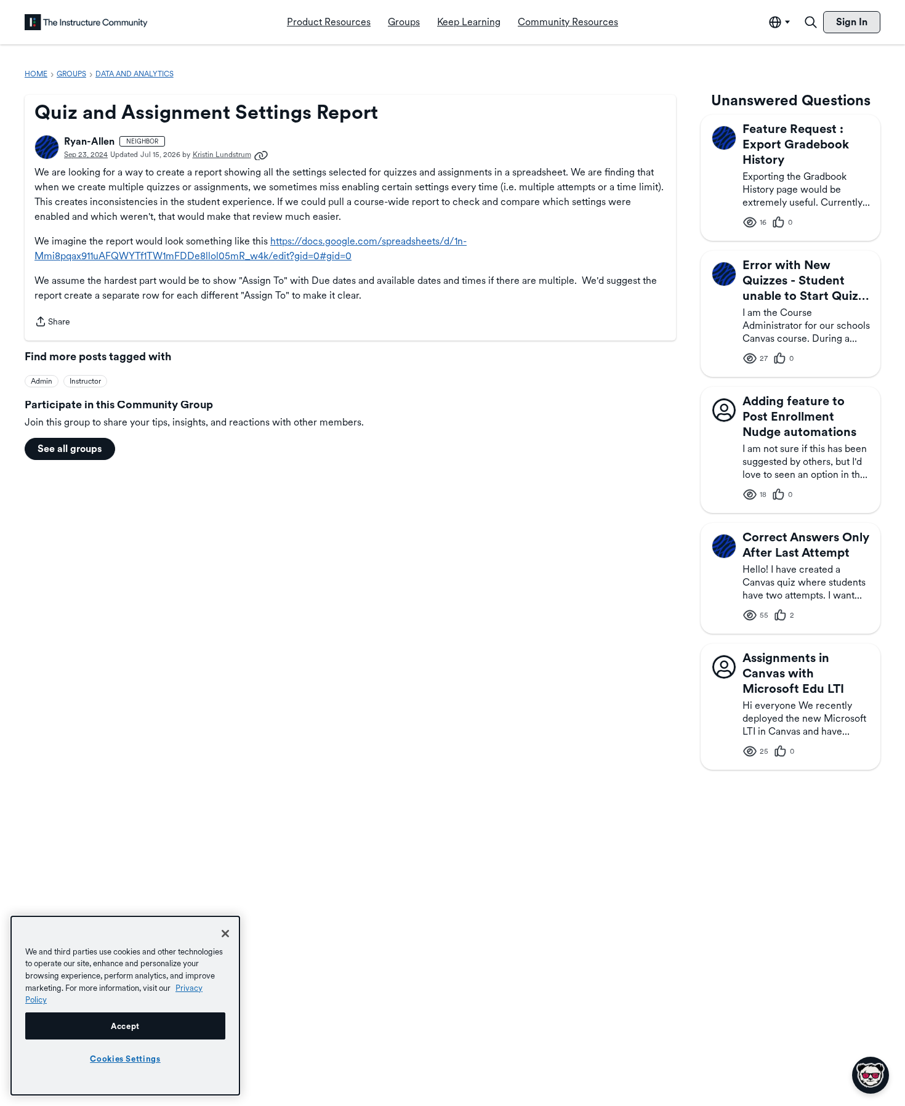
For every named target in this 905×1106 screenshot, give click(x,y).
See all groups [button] (70, 448)
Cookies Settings (125, 1059)
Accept (125, 1026)
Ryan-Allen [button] (89, 141)
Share (52, 323)
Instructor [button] (85, 381)
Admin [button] (41, 381)
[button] (46, 147)
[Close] (225, 933)
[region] (125, 1005)
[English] (86, 22)
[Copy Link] (261, 154)
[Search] (811, 22)
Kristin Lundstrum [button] (222, 154)
